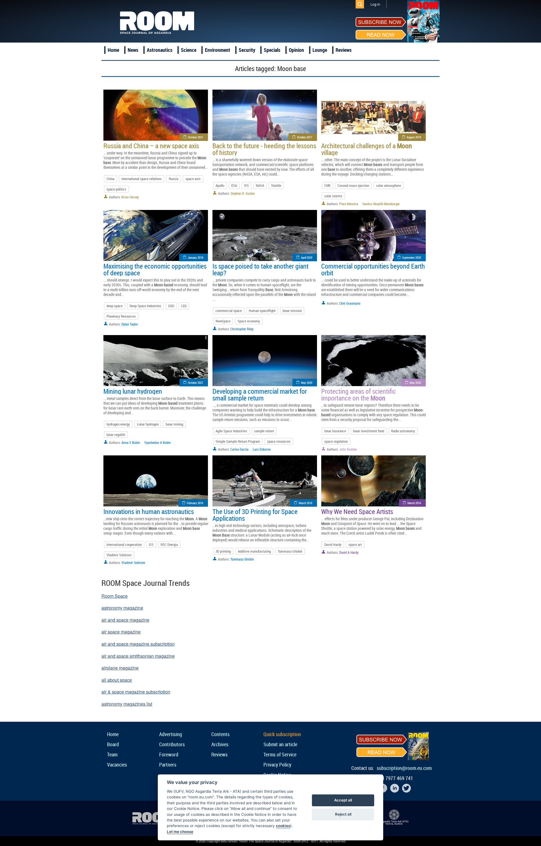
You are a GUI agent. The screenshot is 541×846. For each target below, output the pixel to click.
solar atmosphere (388, 185)
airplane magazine (120, 668)
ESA (234, 185)
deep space (115, 305)
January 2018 (195, 257)
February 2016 (195, 503)
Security (247, 49)
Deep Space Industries (145, 305)
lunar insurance (335, 430)
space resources (279, 441)
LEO (184, 305)
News (133, 49)
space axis (193, 178)
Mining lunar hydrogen (132, 391)
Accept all (343, 800)
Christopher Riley (241, 329)
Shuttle (276, 185)
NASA (260, 185)
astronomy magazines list (126, 704)
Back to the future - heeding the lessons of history (264, 149)
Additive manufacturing (254, 551)
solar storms (333, 195)
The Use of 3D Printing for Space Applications (255, 515)
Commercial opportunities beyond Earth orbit (373, 269)
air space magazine (121, 631)
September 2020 (411, 257)
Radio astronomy (403, 430)
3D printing (223, 551)
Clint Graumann (349, 303)
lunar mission (292, 310)
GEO (171, 305)
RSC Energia (169, 544)
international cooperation (124, 544)
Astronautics (159, 49)
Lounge (319, 49)
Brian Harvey (130, 197)
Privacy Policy (277, 764)
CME (327, 185)
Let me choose (180, 831)
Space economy (249, 321)
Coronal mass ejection (353, 185)
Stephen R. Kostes (242, 193)
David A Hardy (348, 552)
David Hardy (333, 544)
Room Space (114, 596)
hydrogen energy (118, 424)
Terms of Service (279, 754)
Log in (375, 4)
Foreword (168, 754)
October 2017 (304, 137)
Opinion (296, 49)
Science (188, 49)
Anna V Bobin (130, 442)
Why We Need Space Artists (357, 511)
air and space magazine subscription (138, 644)
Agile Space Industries (231, 430)
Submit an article (280, 744)
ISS (246, 185)
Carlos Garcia (239, 449)
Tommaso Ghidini (290, 551)
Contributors (172, 744)
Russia (173, 178)
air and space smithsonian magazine (138, 656)
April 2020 (306, 257)
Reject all (343, 814)
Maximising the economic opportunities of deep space (155, 269)
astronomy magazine (122, 607)
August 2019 (414, 137)
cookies (283, 825)
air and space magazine (125, 620)
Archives (220, 744)
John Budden (348, 449)
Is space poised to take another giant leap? (260, 269)
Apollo (220, 185)
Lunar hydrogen (148, 424)
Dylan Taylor (129, 324)
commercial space (229, 310)
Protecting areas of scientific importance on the (358, 394)
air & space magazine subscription (135, 691)
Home (113, 49)
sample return (264, 430)
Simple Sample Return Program (238, 441)
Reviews (344, 49)
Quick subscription (282, 734)
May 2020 (306, 382)
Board (113, 744)
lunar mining (174, 424)
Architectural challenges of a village (366, 149)
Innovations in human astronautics (148, 511)
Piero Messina (348, 203)
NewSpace (223, 321)
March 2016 (305, 503)
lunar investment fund (368, 430)
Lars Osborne (261, 449)
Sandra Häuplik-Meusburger (381, 203)
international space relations (141, 178)
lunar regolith (116, 434)
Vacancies (117, 764)
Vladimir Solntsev (119, 554)
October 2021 (195, 137)
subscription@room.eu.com (404, 768)
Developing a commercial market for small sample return (259, 394)
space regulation (336, 441)
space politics (116, 189)
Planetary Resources (121, 316)
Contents (220, 734)
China (110, 178)
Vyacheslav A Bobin (157, 442)
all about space (116, 680)
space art (355, 544)
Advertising (170, 734)
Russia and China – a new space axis (151, 145)
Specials (272, 49)
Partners (167, 764)
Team (112, 754)
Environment (217, 49)
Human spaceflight (262, 310)
